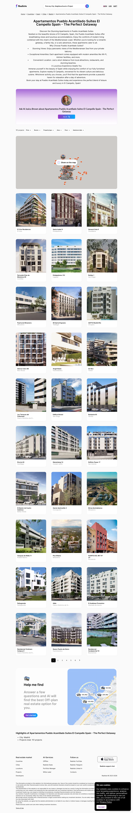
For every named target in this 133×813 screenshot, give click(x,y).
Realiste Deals (48, 765)
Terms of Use (20, 808)
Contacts (73, 772)
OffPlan (45, 761)
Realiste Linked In (76, 768)
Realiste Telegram (76, 765)
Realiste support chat (107, 766)
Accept (101, 807)
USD (110, 6)
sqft (115, 6)
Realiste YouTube (76, 761)
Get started (31, 715)
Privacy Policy (106, 802)
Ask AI (65, 117)
